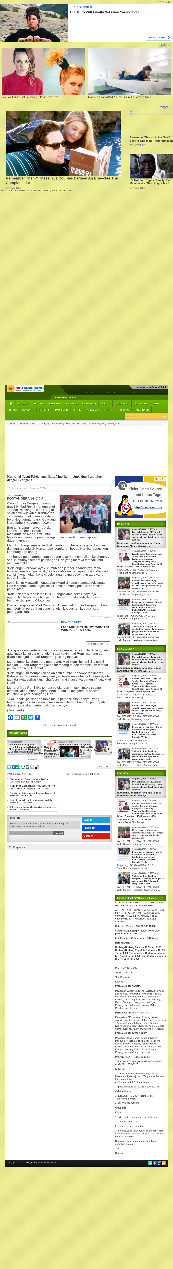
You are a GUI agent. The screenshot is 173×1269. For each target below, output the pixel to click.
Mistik (77, 410)
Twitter (87, 819)
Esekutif (44, 410)
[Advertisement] (86, 215)
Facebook (89, 827)
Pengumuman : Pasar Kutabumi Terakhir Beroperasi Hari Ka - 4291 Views (30, 780)
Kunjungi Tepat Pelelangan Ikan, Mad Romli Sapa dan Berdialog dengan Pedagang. (54, 478)
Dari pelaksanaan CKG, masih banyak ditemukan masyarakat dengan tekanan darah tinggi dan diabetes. (148, 535)
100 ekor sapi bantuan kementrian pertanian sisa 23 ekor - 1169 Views (33, 808)
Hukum (38, 403)
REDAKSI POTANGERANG (66, 397)
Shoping (109, 410)
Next (108, 767)
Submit (59, 833)
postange (23, 488)
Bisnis (13, 410)
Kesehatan (54, 403)
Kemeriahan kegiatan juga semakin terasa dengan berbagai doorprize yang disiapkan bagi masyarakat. (147, 584)
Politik (105, 403)
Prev (100, 767)
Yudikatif (28, 410)
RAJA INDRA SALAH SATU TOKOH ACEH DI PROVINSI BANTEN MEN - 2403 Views (32, 787)
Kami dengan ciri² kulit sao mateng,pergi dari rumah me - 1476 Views (32, 801)
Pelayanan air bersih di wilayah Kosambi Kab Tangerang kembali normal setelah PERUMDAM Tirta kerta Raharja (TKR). (147, 607)
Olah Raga (89, 403)
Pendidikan (122, 403)
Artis (156, 403)
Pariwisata (93, 410)
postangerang (30, 1162)
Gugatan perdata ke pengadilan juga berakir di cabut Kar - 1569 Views (32, 794)
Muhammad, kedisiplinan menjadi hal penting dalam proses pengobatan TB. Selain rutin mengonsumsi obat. (148, 630)
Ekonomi (23, 403)
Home (12, 423)
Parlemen (61, 410)
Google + (89, 835)
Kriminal (71, 403)
